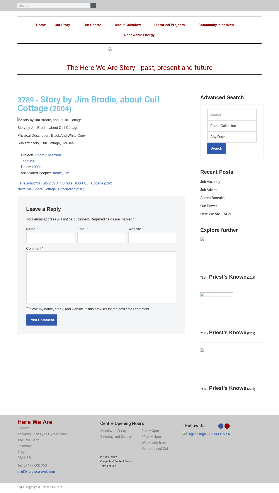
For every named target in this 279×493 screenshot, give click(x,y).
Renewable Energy (139, 35)
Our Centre (92, 25)
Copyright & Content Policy (116, 461)
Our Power (208, 206)
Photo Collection (48, 155)
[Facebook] (220, 426)
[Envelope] (227, 426)
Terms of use (108, 465)
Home (41, 25)
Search (216, 148)
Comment (34, 248)
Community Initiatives (216, 25)
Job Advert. (209, 190)
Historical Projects (169, 25)
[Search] (93, 5)
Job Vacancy (210, 182)
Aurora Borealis (212, 198)
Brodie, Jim (60, 173)
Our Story (62, 25)
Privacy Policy (108, 456)
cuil (33, 161)
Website (134, 229)
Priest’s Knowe (227, 277)
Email (82, 229)
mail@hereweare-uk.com (36, 471)
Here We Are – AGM (215, 214)
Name (32, 229)
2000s (36, 167)
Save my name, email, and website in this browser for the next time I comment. (90, 309)
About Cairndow (128, 25)
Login (20, 487)
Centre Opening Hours (122, 423)
